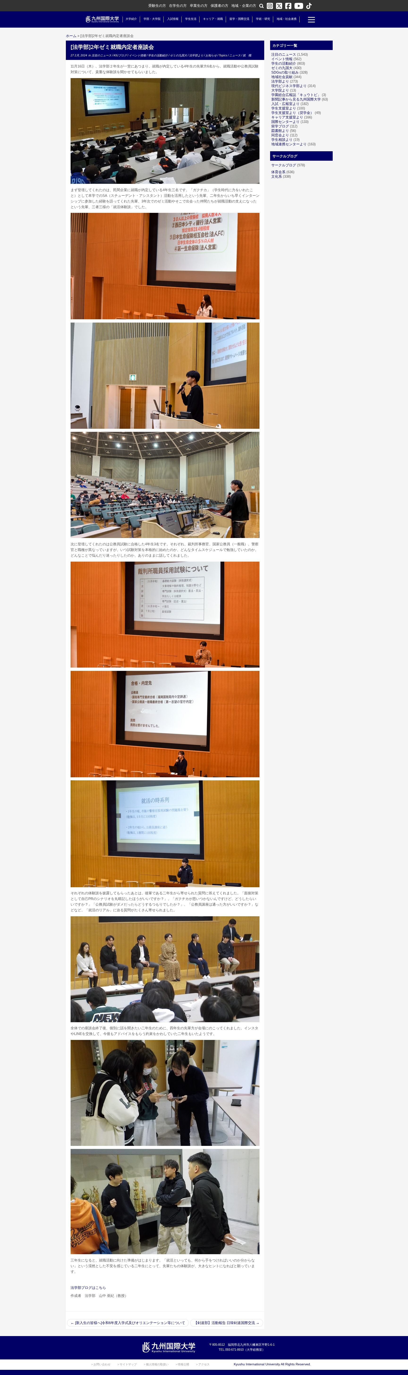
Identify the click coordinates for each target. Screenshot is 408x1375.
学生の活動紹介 (158, 55)
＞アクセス (203, 1364)
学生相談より (282, 140)
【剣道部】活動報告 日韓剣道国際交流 (226, 1323)
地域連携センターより (289, 144)
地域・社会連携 (287, 19)
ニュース (235, 55)
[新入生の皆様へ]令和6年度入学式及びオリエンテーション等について (128, 1323)
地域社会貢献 (282, 77)
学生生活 (190, 19)
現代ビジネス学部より (289, 86)
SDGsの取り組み (285, 72)
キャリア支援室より (287, 117)
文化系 (276, 176)
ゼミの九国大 (179, 55)
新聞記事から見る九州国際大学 (296, 99)
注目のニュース (102, 55)
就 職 (247, 55)
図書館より (280, 131)
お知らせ (211, 55)
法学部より (196, 55)
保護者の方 (219, 6)
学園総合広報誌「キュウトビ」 (296, 95)
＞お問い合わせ (100, 1364)
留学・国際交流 (239, 19)
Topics (223, 55)
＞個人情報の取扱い (156, 1364)
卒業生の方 (199, 6)
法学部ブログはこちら (88, 1288)
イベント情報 (138, 55)
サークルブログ (283, 165)
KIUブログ (121, 55)
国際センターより (285, 122)
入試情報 (172, 19)
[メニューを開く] (311, 20)
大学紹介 (131, 19)
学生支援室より (283, 108)
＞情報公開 (182, 1364)
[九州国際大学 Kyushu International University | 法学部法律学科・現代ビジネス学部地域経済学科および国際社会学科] (102, 19)
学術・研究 (263, 19)
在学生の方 (178, 6)
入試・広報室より (285, 104)
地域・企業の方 (243, 6)
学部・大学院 (152, 19)
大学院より (280, 90)
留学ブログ (280, 126)
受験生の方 (157, 6)
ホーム (71, 36)
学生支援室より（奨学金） (292, 113)
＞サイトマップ (127, 1364)
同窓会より (280, 135)
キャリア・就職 (213, 19)
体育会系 (278, 172)
